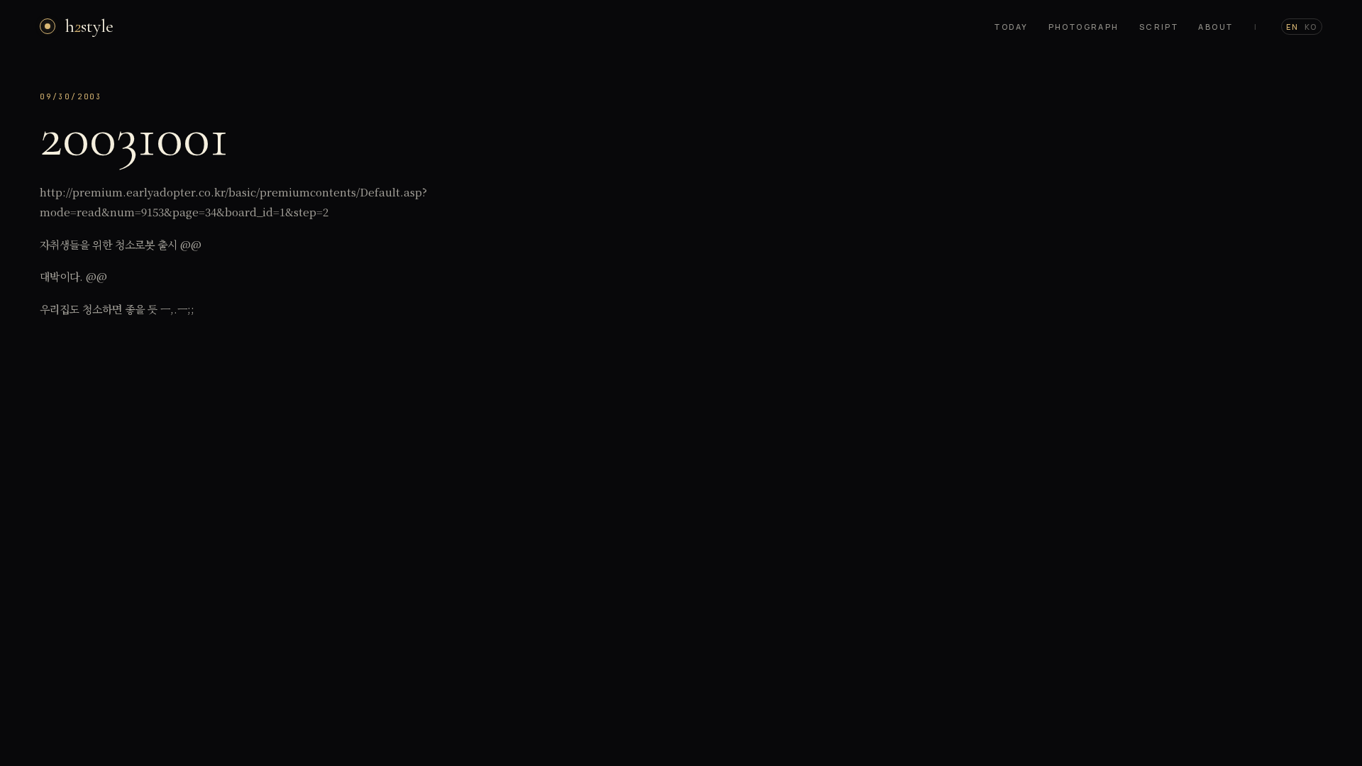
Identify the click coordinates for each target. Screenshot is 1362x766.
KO (1311, 26)
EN (1292, 26)
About (1215, 26)
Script (1159, 26)
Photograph (1083, 26)
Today (1011, 26)
